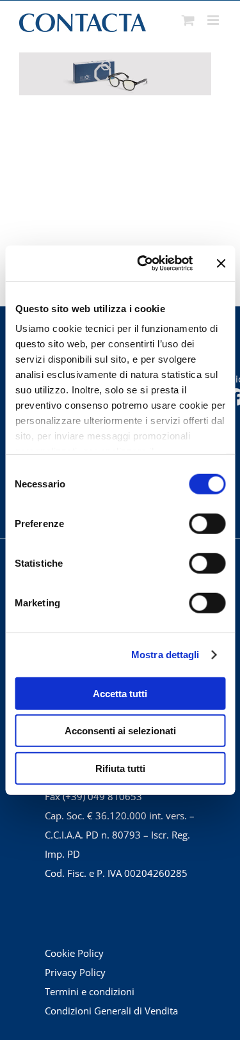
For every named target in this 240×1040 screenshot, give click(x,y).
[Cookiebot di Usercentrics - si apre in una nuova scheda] (143, 263)
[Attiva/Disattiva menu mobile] (214, 20)
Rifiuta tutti (120, 767)
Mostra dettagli (165, 654)
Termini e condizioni (89, 991)
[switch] (207, 523)
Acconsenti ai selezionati (120, 730)
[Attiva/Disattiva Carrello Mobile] (188, 20)
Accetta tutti (120, 693)
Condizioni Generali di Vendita (111, 1010)
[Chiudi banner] (220, 263)
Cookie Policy (74, 953)
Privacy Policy (75, 972)
